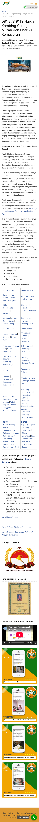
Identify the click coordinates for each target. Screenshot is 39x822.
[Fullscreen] (34, 643)
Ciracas (14, 334)
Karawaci (25, 401)
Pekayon (6, 433)
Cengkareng (26, 333)
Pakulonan (26, 412)
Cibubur (6, 337)
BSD (23, 383)
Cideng (7, 311)
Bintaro (32, 378)
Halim (9, 349)
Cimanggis (26, 430)
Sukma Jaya (27, 444)
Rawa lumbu (8, 447)
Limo (33, 436)
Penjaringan (26, 321)
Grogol (25, 336)
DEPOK (24, 422)
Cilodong (25, 427)
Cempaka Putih (9, 295)
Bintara (6, 427)
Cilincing (24, 296)
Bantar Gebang (9, 425)
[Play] (4, 643)
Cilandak (6, 376)
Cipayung (26, 436)
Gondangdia (8, 308)
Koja (30, 299)
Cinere (24, 433)
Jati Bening (7, 439)
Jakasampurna (9, 430)
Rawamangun (8, 364)
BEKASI (6, 422)
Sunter (24, 311)
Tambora (25, 341)
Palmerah (25, 351)
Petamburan (7, 313)
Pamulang (25, 389)
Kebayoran (7, 382)
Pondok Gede (8, 441)
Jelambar (25, 360)
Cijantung (7, 362)
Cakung (6, 334)
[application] (19, 635)
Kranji (17, 447)
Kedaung (25, 414)
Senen (11, 321)
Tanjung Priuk (27, 324)
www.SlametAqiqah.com (12, 517)
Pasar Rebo (7, 356)
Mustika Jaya (8, 444)
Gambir (6, 298)
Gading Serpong (28, 381)
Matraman (7, 351)
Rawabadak (26, 308)
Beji (22, 425)
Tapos (24, 447)
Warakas (32, 311)
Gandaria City (8, 396)
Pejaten (6, 405)
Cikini (5, 305)
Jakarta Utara (27, 290)
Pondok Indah (8, 385)
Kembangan (26, 349)
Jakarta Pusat (8, 290)
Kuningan (7, 410)
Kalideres (25, 338)
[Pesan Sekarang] (34, 817)
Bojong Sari (30, 425)
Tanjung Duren (28, 363)
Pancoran (7, 399)
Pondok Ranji (27, 417)
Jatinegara (7, 346)
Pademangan (26, 318)
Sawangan (26, 441)
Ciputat (24, 378)
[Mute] (31, 643)
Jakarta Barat (26, 328)
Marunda (24, 305)
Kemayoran (12, 300)
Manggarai (7, 407)
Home (4, 11)
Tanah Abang (8, 324)
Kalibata (14, 405)
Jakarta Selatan (9, 370)
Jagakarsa (7, 379)
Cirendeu (26, 395)
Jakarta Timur (8, 328)
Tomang (24, 357)
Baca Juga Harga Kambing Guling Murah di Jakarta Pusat (19, 211)
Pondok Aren (27, 392)
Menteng (6, 318)
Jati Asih (11, 436)
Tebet (12, 402)
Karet (14, 410)
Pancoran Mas (27, 439)
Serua (24, 398)
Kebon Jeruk (26, 346)
